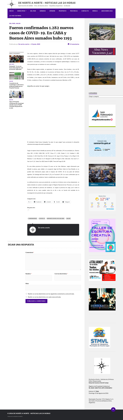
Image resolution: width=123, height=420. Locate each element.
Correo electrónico (61, 273)
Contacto (85, 11)
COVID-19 (42, 218)
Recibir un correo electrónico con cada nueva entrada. (44, 297)
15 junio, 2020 (35, 44)
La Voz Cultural (15, 15)
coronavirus (33, 218)
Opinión (52, 11)
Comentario (29, 252)
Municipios (21, 11)
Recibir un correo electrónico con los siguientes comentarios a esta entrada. (51, 294)
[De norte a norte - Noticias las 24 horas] (61, 4)
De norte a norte (23, 44)
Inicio (11, 11)
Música (95, 11)
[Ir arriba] (113, 409)
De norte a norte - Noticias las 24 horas (31, 413)
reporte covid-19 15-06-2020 (55, 218)
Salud (18, 23)
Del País (33, 11)
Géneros (43, 11)
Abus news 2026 (107, 11)
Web (27, 283)
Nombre (28, 273)
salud (68, 218)
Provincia (74, 11)
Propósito (62, 11)
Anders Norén (18, 416)
